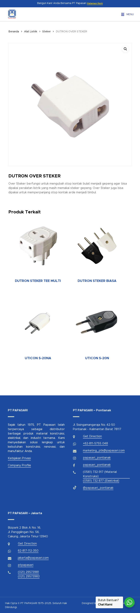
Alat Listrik (30, 31)
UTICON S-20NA (38, 358)
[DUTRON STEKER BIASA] (97, 245)
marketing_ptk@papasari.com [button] (104, 450)
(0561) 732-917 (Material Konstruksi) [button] (100, 474)
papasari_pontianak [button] (97, 457)
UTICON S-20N (97, 358)
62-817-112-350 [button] (28, 550)
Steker (46, 31)
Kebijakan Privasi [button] (19, 458)
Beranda (13, 31)
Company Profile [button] (19, 465)
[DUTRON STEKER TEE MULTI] (37, 245)
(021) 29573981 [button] (28, 572)
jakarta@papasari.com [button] (33, 557)
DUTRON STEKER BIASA (97, 281)
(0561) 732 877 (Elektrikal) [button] (101, 480)
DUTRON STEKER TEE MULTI (38, 281)
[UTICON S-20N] (97, 323)
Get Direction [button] (92, 436)
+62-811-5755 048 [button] (95, 443)
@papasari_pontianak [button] (98, 487)
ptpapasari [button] (25, 564)
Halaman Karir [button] (95, 3)
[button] (130, 14)
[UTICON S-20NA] (37, 323)
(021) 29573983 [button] (29, 576)
